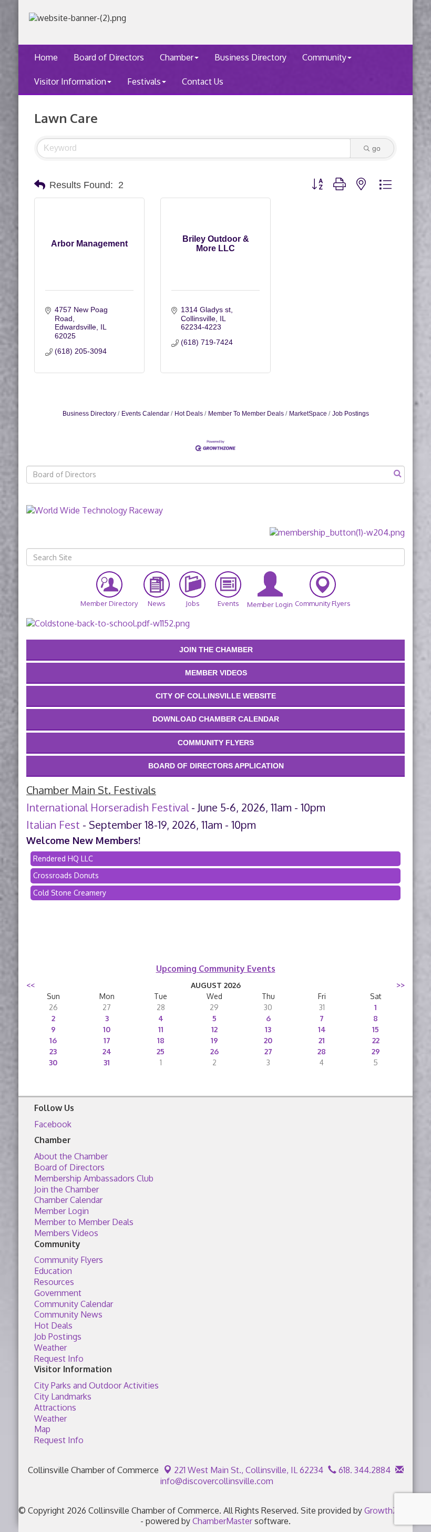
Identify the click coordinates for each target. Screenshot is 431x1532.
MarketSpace (308, 413)
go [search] (376, 148)
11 (160, 1029)
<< (30, 985)
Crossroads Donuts (66, 875)
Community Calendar (73, 1304)
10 (106, 1029)
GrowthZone (388, 1510)
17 (107, 1040)
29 (376, 1051)
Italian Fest (53, 824)
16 (53, 1040)
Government (57, 1293)
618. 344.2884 (363, 1470)
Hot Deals (189, 413)
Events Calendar (145, 413)
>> (400, 985)
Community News (68, 1314)
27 (268, 1051)
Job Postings (350, 413)
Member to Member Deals (84, 1222)
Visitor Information (70, 81)
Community (324, 57)
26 (214, 1051)
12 (214, 1029)
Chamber (176, 57)
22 (375, 1040)
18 (161, 1040)
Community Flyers (68, 1260)
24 (106, 1051)
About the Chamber (71, 1156)
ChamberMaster (222, 1521)
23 (53, 1051)
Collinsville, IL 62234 (248, 1470)
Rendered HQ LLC (63, 858)
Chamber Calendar (68, 1200)
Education (53, 1271)
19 (214, 1040)
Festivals (144, 81)
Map (42, 1429)
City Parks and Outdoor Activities (96, 1385)
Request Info (59, 1358)
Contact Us (202, 81)
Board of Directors (109, 57)
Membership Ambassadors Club (93, 1178)
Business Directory (250, 57)
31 (107, 1062)
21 (322, 1040)
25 (161, 1051)
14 (322, 1029)
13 (268, 1029)
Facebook (52, 1124)
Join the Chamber (66, 1189)
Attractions (55, 1407)
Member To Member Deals (246, 413)
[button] (39, 185)
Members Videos (66, 1233)
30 (53, 1062)
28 (321, 1051)
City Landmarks (62, 1396)
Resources (54, 1282)
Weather (50, 1347)
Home (46, 57)
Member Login (61, 1211)
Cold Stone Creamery (69, 892)
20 (268, 1040)
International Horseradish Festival (107, 807)
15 (375, 1029)
